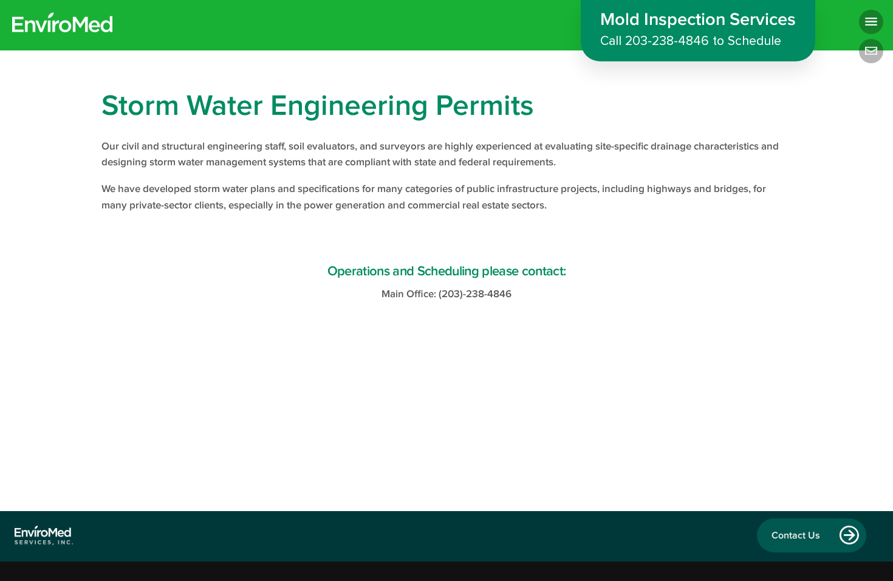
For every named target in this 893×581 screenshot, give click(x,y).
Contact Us (796, 535)
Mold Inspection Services (698, 29)
